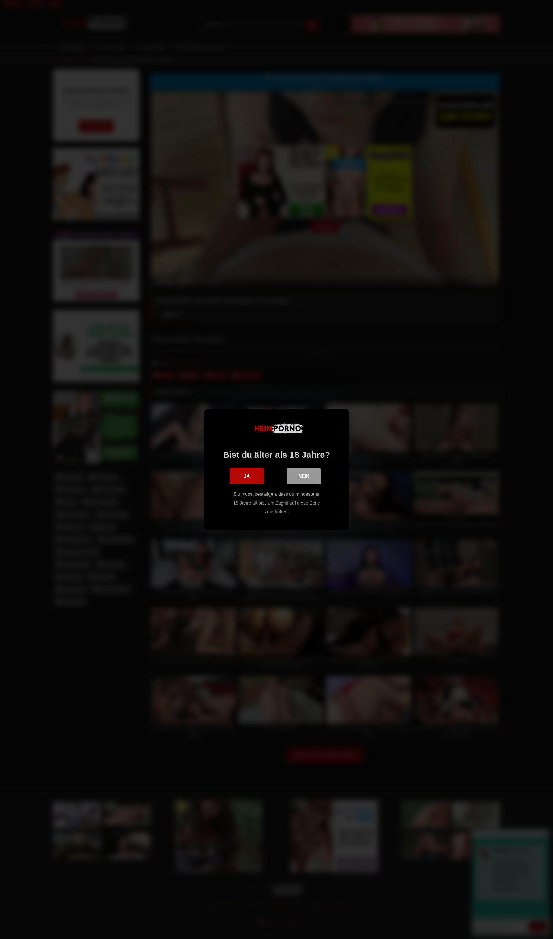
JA (247, 476)
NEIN (304, 476)
